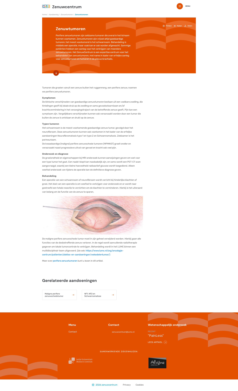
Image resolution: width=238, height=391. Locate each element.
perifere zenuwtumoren (65, 260)
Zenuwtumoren (67, 15)
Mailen (179, 26)
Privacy (127, 384)
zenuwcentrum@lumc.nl (123, 332)
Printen (169, 26)
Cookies (140, 384)
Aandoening (54, 15)
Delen (190, 26)
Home (44, 15)
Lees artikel (155, 342)
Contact (73, 331)
